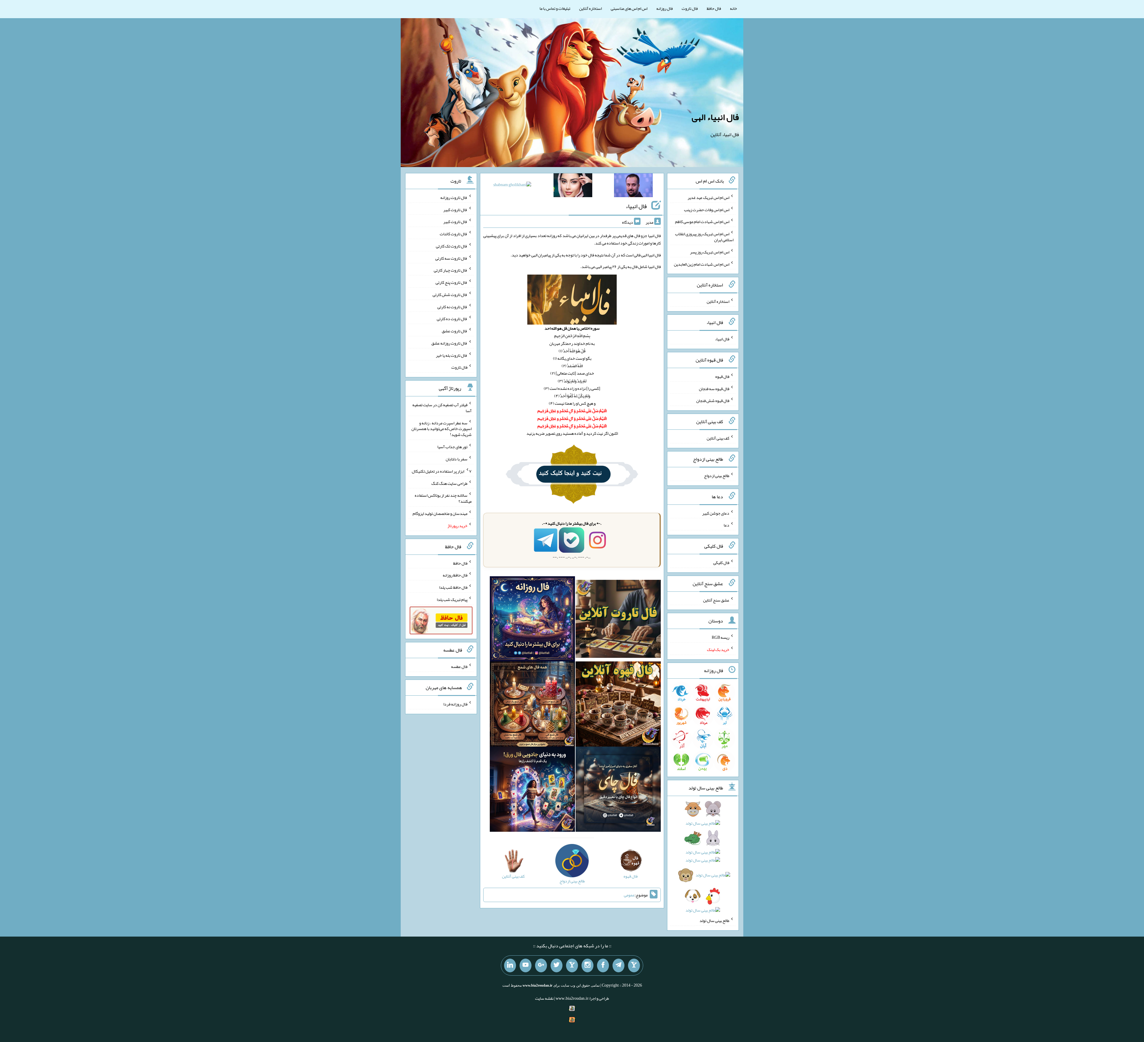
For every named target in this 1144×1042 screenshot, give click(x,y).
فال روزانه (664, 8)
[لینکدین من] (510, 965)
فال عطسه (459, 666)
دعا (726, 525)
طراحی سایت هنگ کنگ (449, 483)
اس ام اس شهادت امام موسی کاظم (702, 221)
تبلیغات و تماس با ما (555, 8)
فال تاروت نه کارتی (452, 306)
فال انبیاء (636, 206)
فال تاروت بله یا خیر (451, 355)
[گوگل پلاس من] (541, 965)
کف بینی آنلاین (718, 438)
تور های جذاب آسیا (452, 447)
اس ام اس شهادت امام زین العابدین (701, 264)
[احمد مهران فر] (633, 186)
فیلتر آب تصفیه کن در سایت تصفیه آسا (442, 408)
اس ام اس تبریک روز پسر (709, 252)
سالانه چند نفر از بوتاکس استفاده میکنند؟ (443, 498)
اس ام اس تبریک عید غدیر (708, 197)
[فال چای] (618, 790)
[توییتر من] (556, 965)
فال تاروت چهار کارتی (450, 270)
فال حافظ (714, 8)
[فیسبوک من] (603, 965)
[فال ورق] (532, 790)
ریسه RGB (720, 637)
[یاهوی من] (634, 965)
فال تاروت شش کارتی (450, 294)
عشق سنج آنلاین (716, 600)
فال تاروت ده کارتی (452, 318)
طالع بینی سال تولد (714, 920)
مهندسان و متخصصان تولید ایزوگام (440, 513)
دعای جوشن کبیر (715, 513)
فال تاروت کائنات (453, 234)
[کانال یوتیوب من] (525, 965)
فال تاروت (690, 8)
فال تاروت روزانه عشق (449, 343)
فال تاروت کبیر (455, 209)
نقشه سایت (544, 998)
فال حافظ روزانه (455, 575)
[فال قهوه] (618, 705)
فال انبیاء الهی (715, 117)
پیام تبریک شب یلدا (452, 599)
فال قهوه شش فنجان (712, 400)
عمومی (629, 895)
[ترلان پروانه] (573, 186)
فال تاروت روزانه (453, 197)
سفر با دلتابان (456, 459)
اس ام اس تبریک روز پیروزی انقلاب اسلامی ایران (704, 237)
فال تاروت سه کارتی (451, 258)
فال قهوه (722, 376)
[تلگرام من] (618, 965)
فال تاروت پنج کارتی (451, 282)
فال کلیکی (721, 562)
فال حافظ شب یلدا (453, 587)
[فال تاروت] (618, 620)
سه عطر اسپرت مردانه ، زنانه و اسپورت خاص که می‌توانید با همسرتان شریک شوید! (441, 428)
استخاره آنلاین (590, 8)
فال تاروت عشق (454, 331)
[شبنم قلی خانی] (512, 186)
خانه (733, 8)
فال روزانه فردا (455, 704)
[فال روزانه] (532, 620)
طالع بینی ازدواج (716, 475)
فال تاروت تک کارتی (451, 246)
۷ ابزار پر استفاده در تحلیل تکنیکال (442, 471)
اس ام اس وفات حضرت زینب (706, 209)
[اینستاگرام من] (587, 965)
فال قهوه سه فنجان (714, 388)
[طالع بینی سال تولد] (703, 861)
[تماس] (572, 965)
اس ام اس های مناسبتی (629, 8)
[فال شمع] (532, 705)
